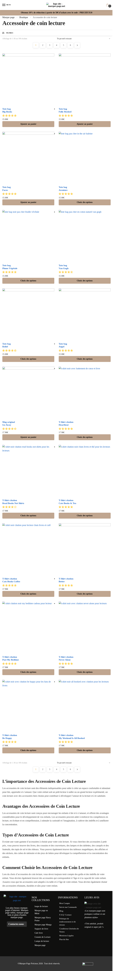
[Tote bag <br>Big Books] (28, 79)
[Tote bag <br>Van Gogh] (85, 236)
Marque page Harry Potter (43, 919)
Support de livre (41, 929)
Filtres (9, 33)
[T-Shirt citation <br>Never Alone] (85, 628)
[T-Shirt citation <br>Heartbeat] (85, 393)
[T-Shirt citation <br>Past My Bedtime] (28, 628)
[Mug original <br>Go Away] (28, 393)
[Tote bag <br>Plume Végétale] (28, 236)
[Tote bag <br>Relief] (28, 314)
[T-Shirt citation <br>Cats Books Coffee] (28, 549)
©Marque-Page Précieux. (28, 963)
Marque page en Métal (41, 912)
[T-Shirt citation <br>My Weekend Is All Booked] (85, 706)
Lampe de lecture (42, 941)
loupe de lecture (41, 906)
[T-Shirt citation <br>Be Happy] (28, 706)
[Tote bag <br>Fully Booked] (85, 79)
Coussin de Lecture (42, 937)
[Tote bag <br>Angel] (85, 314)
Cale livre (39, 933)
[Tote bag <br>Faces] (28, 158)
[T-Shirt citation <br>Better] (85, 549)
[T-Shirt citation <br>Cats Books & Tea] (85, 471)
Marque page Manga (43, 925)
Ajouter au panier (28, 124)
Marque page (8, 17)
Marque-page (40, 945)
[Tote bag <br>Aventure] (85, 158)
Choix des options (85, 202)
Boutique (23, 17)
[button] (9, 115)
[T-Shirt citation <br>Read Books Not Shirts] (28, 471)
